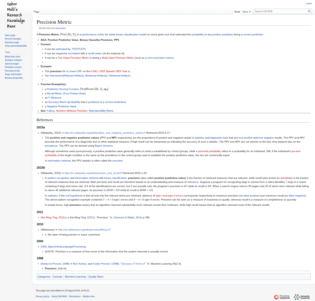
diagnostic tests (219, 137)
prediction (94, 102)
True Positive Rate (74, 93)
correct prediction (253, 34)
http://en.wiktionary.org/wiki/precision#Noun (83, 229)
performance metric (93, 34)
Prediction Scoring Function (63, 89)
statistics (200, 137)
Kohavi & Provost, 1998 (55, 263)
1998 (115, 263)
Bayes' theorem (104, 145)
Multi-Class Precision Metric (118, 57)
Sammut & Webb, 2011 (128, 217)
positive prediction (222, 34)
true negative (266, 137)
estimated (61, 49)
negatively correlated (68, 53)
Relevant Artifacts (74, 75)
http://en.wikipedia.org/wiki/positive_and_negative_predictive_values (104, 132)
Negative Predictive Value (61, 106)
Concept (57, 276)
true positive (246, 137)
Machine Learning (75, 276)
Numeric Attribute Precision (71, 110)
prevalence (51, 145)
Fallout (51, 110)
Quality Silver (96, 276)
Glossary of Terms (131, 263)
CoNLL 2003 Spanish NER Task (109, 71)
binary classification (115, 177)
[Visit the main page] (16, 14)
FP (83, 49)
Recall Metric (54, 93)
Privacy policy (42, 296)
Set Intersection (54, 75)
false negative (297, 195)
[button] (246, 11)
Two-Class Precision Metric (73, 57)
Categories (44, 276)
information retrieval (59, 160)
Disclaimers (75, 296)
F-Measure (54, 97)
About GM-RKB (59, 296)
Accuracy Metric (57, 102)
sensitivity (285, 177)
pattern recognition (58, 177)
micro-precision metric (160, 57)
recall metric (95, 53)
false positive (251, 195)
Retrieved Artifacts (95, 75)
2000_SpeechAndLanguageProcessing (63, 246)
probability (198, 34)
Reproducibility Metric (101, 110)
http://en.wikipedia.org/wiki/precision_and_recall (92, 173)
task (167, 34)
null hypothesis (74, 195)
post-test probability (209, 151)
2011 (91, 217)
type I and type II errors (169, 195)
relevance (193, 181)
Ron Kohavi (79, 263)
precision (60, 28)
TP (73, 49)
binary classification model (131, 34)
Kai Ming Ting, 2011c (54, 217)
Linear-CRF (75, 71)
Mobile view (89, 296)
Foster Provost (101, 263)
